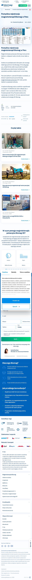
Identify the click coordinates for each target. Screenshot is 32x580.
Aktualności (7, 9)
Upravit (15, 306)
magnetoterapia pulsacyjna (9, 80)
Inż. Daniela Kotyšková (16, 106)
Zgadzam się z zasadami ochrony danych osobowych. (14, 334)
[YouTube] (12, 546)
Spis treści (30, 544)
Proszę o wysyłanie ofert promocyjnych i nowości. (16, 331)
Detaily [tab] (13, 272)
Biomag (1, 9)
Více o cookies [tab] (25, 272)
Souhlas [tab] (5, 272)
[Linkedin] (8, 546)
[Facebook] (5, 546)
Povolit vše (16, 300)
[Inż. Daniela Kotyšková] (2, 107)
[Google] (2, 546)
